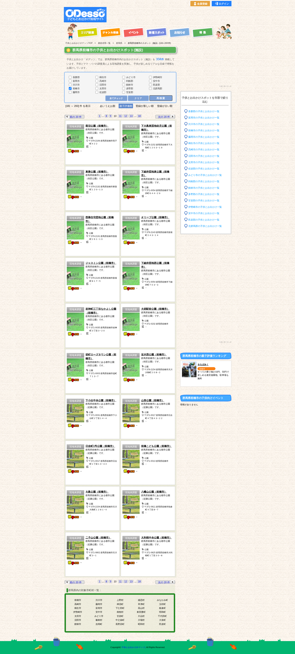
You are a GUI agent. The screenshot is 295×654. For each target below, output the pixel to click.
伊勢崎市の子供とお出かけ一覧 (205, 207)
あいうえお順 (107, 105)
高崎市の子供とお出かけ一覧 (203, 149)
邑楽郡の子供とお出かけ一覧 (203, 219)
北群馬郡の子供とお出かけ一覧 (205, 226)
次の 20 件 (164, 116)
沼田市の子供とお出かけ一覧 (203, 156)
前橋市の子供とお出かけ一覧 (203, 130)
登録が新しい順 (145, 105)
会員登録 (202, 3)
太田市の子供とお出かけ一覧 (203, 162)
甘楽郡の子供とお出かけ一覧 (203, 200)
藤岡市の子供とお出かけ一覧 (203, 137)
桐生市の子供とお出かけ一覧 (203, 143)
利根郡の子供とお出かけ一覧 (203, 181)
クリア (138, 98)
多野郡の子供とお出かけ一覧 (203, 194)
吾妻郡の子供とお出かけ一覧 (203, 111)
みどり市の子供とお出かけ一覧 (205, 175)
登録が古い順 (165, 105)
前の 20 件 (76, 116)
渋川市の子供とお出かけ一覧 (203, 124)
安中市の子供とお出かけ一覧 (203, 213)
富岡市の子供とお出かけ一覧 (203, 117)
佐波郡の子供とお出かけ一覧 (203, 168)
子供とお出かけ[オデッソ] (133, 647)
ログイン (224, 3)
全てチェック (116, 98)
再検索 (161, 98)
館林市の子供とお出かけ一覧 (203, 187)
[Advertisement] (170, 14)
